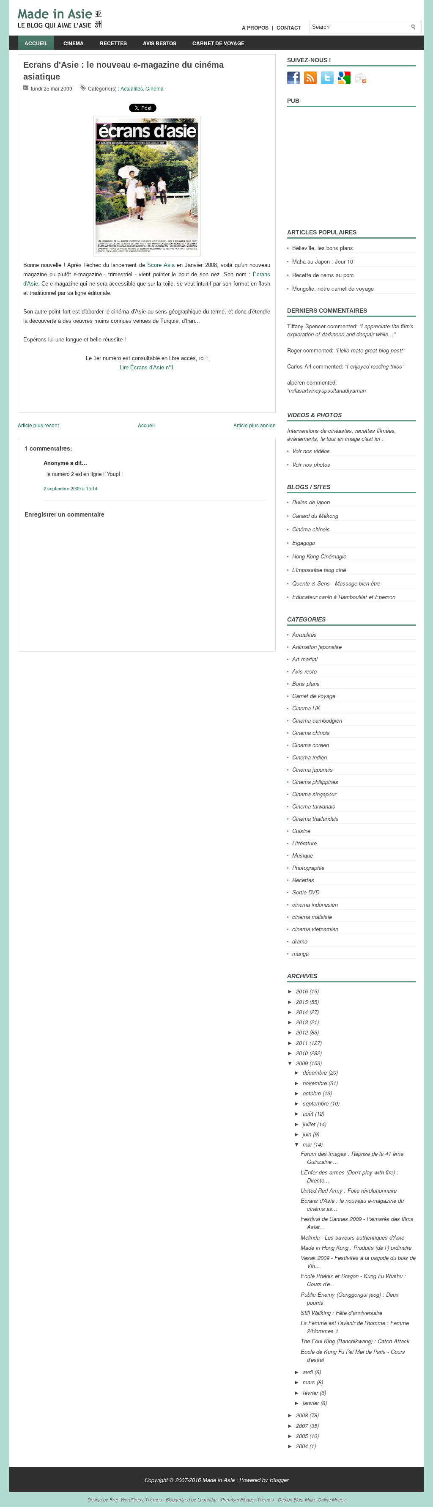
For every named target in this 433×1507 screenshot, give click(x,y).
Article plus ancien (254, 425)
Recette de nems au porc (323, 275)
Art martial (305, 659)
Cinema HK (306, 708)
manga (300, 953)
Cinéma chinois (311, 529)
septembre (316, 1103)
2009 (303, 1063)
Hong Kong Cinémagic (319, 556)
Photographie (308, 868)
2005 (303, 1436)
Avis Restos (159, 43)
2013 (303, 1022)
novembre (316, 1083)
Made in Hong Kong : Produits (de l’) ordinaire (356, 1247)
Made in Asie (219, 1480)
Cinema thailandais (315, 818)
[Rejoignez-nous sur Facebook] (293, 82)
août (309, 1113)
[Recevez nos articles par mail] (361, 82)
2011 (303, 1043)
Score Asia (160, 265)
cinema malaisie (312, 917)
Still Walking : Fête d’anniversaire (341, 1313)
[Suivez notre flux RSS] (310, 82)
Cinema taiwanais (313, 806)
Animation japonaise (317, 647)
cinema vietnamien (315, 929)
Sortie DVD (305, 892)
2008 (303, 1415)
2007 (303, 1426)
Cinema (73, 43)
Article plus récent (38, 425)
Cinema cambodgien (317, 720)
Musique (302, 855)
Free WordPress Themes (136, 1499)
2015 (303, 1002)
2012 (303, 1032)
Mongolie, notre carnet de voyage (333, 288)
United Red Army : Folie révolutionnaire (349, 1190)
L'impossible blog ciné (319, 570)
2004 (303, 1446)
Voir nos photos (311, 464)
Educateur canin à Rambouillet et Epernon (343, 597)
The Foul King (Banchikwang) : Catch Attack (355, 1341)
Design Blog (290, 1499)
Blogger (279, 1480)
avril (309, 1372)
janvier (312, 1403)
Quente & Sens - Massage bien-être (336, 583)
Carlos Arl (299, 366)
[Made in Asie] (60, 26)
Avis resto (304, 671)
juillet (310, 1124)
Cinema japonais (312, 769)
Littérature (304, 843)
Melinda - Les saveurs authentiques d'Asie (352, 1237)
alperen (296, 382)
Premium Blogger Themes (247, 1499)
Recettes (113, 43)
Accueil (36, 43)
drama (299, 941)
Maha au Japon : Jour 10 (322, 261)
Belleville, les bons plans (322, 248)
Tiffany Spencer (306, 326)
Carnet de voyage (218, 43)
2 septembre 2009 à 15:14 (70, 488)
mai (308, 1144)
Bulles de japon (311, 502)
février (311, 1393)
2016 (303, 991)
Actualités (132, 88)
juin (308, 1134)
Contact (289, 27)
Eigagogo (303, 543)
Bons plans (306, 683)
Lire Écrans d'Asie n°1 (147, 367)
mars (310, 1382)
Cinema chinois (311, 733)
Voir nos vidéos (311, 451)
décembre (316, 1072)
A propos (255, 27)
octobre (313, 1093)
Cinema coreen (310, 745)
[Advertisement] (117, 655)
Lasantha (206, 1499)
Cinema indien (309, 757)
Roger (294, 350)
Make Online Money (325, 1499)
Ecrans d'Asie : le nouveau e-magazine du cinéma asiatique (123, 70)
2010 (303, 1053)
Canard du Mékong (315, 516)
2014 (303, 1012)
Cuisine (301, 831)
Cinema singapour (314, 794)
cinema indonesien (315, 904)
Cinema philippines (315, 782)
